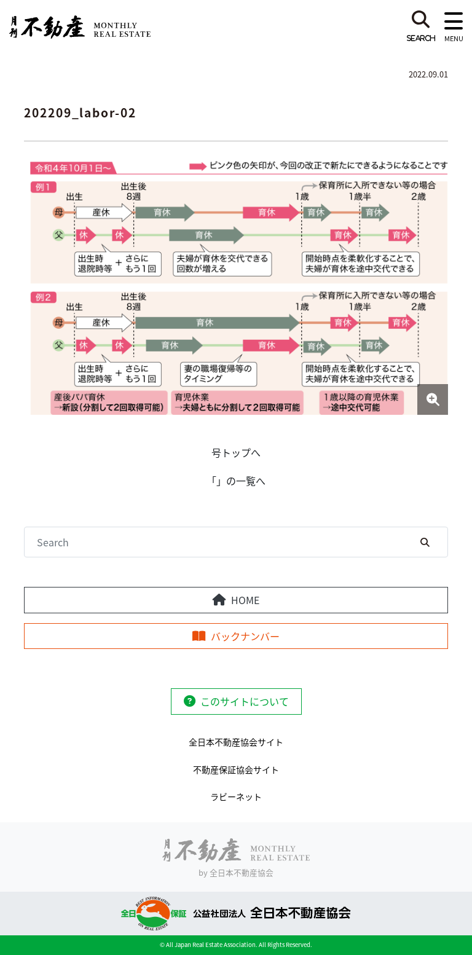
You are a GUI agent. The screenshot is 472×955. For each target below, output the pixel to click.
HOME (245, 599)
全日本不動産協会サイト (236, 742)
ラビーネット (236, 796)
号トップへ (236, 452)
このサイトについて (244, 701)
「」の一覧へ (236, 480)
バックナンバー (245, 636)
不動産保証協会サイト (236, 769)
